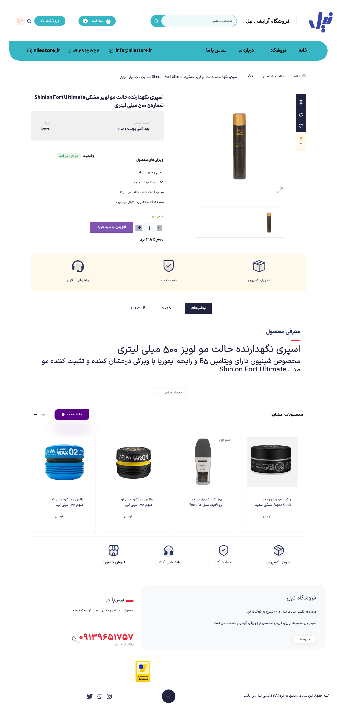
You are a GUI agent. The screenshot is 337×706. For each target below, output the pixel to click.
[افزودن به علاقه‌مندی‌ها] (301, 126)
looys (45, 128)
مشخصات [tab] (168, 308)
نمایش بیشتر (173, 392)
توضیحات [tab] (198, 308)
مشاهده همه (74, 414)
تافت (249, 76)
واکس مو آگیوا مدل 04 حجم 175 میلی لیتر (136, 502)
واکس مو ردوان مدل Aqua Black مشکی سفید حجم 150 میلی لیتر (273, 505)
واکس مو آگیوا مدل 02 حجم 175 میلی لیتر (68, 502)
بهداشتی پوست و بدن (133, 128)
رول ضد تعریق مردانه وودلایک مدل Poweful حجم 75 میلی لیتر (205, 505)
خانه (297, 76)
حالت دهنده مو (273, 76)
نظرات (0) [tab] (139, 308)
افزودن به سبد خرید (111, 227)
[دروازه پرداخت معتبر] (142, 671)
